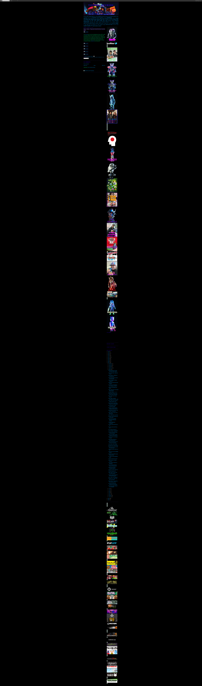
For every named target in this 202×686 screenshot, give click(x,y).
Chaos (117, 16)
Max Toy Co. (103, 19)
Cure (91, 17)
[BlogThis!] (85, 58)
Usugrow (104, 24)
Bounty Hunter (108, 16)
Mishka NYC (115, 19)
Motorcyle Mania (86, 20)
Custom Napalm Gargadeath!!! (113, 430)
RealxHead (86, 21)
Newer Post (85, 65)
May (109, 491)
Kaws (96, 18)
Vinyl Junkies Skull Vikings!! (112, 444)
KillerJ (98, 18)
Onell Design (99, 20)
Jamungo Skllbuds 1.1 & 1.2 (112, 392)
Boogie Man (104, 16)
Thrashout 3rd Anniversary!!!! (112, 458)
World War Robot (109, 24)
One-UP (95, 20)
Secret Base (89, 23)
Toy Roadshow (93, 24)
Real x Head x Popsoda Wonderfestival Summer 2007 (94, 29)
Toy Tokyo (97, 24)
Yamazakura (114, 24)
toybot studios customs (97, 25)
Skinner (93, 23)
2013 (109, 354)
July (109, 488)
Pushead (116, 20)
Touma (90, 24)
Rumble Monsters (105, 21)
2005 (109, 499)
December (110, 363)
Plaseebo (109, 20)
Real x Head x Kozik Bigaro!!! (113, 477)
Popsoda (113, 20)
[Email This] (84, 58)
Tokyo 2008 (86, 24)
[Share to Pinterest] (88, 58)
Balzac (95, 16)
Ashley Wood (91, 16)
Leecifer (114, 18)
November (110, 365)
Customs (94, 17)
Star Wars (113, 23)
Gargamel (109, 17)
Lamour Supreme (105, 18)
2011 (109, 357)
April (109, 492)
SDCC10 (85, 23)
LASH (100, 18)
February (110, 495)
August (110, 369)
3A (84, 16)
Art (87, 16)
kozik (117, 24)
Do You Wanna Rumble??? (112, 429)
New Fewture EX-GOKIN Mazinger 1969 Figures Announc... (112, 419)
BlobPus (100, 16)
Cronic (89, 17)
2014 (109, 353)
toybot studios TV (88, 25)
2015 (109, 351)
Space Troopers (109, 23)
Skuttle (100, 23)
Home (94, 65)
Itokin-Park (86, 18)
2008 (109, 361)
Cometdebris (85, 17)
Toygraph (101, 24)
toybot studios (101, 5)
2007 (109, 362)
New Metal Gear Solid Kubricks (113, 445)
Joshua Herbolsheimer (91, 18)
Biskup (97, 16)
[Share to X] (86, 58)
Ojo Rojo (91, 20)
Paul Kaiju (105, 20)
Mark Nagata (91, 19)
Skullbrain (96, 23)
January (110, 496)
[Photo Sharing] (86, 43)
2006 (109, 498)
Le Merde (110, 18)
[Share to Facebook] (87, 58)
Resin (97, 21)
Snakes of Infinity (103, 23)
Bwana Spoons (113, 16)
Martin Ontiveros (97, 19)
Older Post (103, 65)
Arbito (86, 16)
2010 (109, 358)
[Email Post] (94, 56)
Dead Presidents (100, 17)
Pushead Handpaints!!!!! (112, 471)
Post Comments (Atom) (91, 67)
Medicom (107, 19)
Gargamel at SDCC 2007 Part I (113, 469)
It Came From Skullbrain (115, 17)
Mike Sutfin (111, 19)
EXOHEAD (105, 17)
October (110, 366)
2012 (109, 355)
